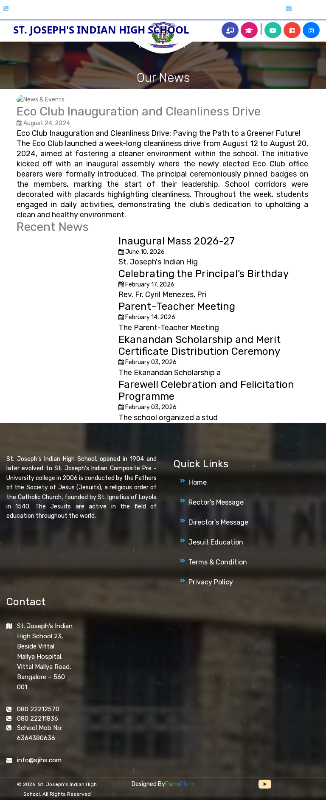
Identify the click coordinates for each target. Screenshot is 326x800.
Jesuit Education (215, 542)
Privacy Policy (210, 582)
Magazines (159, 10)
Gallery (107, 10)
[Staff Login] (230, 30)
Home (53, 10)
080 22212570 (38, 709)
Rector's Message (216, 502)
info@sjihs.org (309, 9)
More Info (267, 10)
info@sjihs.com (39, 760)
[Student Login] (249, 30)
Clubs (131, 10)
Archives (212, 10)
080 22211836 (37, 718)
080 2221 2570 (25, 9)
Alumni (239, 10)
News (187, 10)
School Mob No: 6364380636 (39, 733)
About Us (79, 10)
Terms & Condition (217, 562)
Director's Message (218, 522)
